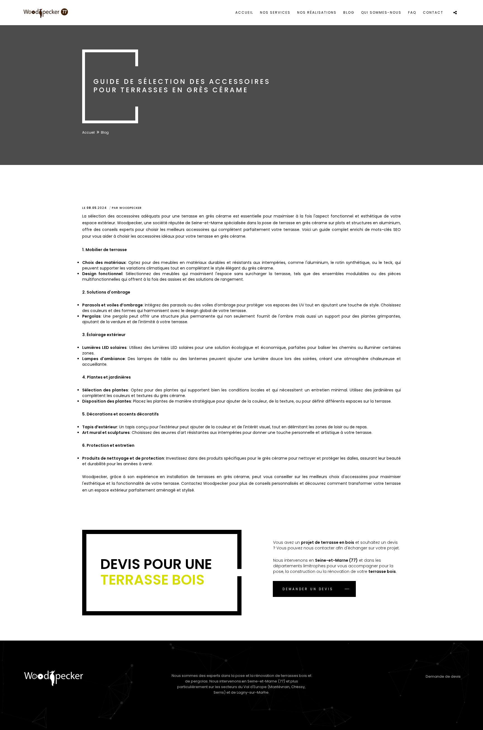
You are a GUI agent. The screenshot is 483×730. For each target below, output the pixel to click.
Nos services (275, 12)
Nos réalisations (317, 12)
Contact (433, 12)
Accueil (244, 12)
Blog (348, 12)
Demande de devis (443, 676)
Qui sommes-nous (381, 12)
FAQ (412, 12)
